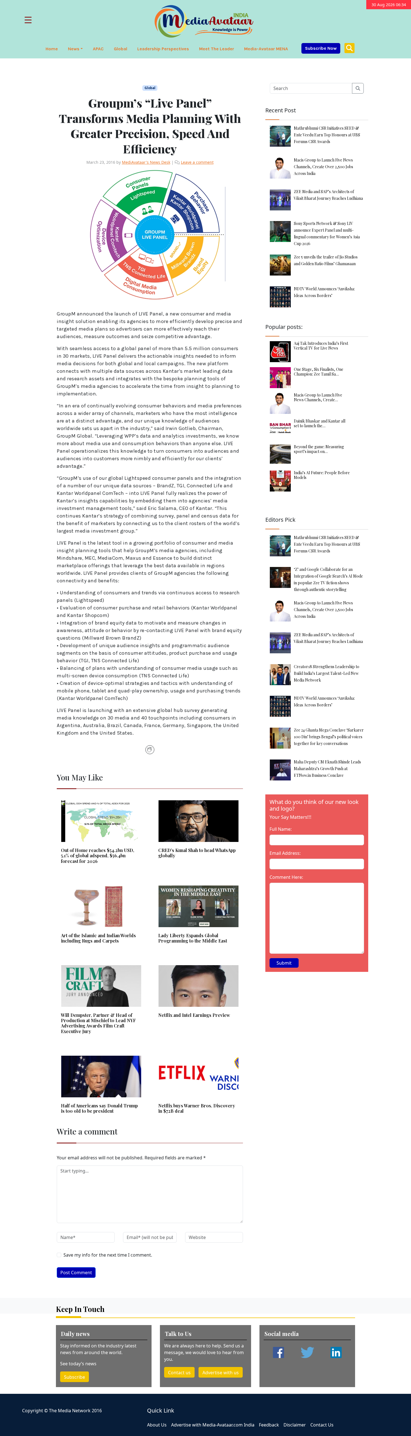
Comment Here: (286, 877)
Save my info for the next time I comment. (107, 1255)
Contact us (179, 1372)
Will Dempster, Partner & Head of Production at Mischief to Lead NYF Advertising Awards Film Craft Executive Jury (98, 1023)
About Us (157, 1425)
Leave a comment (197, 162)
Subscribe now (321, 48)
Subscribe (74, 1377)
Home (52, 48)
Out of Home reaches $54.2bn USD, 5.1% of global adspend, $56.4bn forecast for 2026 (97, 856)
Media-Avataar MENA (266, 48)
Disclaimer (295, 1425)
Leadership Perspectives (163, 48)
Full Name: (281, 829)
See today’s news (78, 1364)
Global (120, 48)
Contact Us (322, 1425)
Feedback (269, 1425)
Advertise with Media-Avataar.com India (212, 1425)
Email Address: (285, 853)
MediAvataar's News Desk (146, 162)
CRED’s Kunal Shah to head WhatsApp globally (197, 853)
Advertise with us (220, 1372)
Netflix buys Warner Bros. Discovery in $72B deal (196, 1108)
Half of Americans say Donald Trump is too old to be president (99, 1108)
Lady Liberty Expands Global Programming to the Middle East (192, 938)
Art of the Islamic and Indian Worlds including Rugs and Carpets (98, 938)
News (73, 48)
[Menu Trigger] (28, 19)
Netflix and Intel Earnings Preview (194, 1015)
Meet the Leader (216, 48)
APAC (98, 48)
